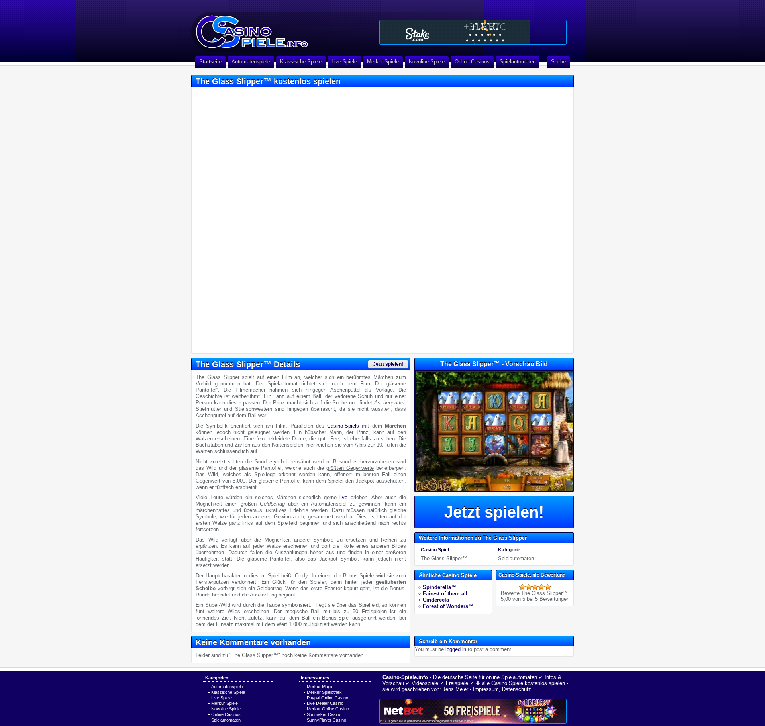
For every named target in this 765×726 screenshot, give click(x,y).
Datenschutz (516, 689)
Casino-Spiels (343, 426)
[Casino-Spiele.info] (283, 28)
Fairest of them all (445, 593)
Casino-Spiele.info (405, 677)
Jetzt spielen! (388, 364)
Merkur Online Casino (328, 708)
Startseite (210, 62)
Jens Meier (455, 689)
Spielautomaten (518, 62)
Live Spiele (344, 62)
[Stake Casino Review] (473, 32)
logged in (455, 649)
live (343, 497)
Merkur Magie (320, 686)
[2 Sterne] (529, 587)
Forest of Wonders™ (448, 606)
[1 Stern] (522, 587)
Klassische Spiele (301, 62)
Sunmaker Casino (324, 714)
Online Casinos (472, 62)
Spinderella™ (439, 587)
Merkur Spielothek (324, 692)
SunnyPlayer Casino (326, 720)
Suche (558, 62)
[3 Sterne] (535, 587)
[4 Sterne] (541, 587)
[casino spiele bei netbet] (473, 711)
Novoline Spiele (427, 62)
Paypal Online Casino (327, 697)
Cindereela (436, 600)
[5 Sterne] (548, 587)
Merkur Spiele (383, 62)
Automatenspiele (250, 62)
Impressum (486, 689)
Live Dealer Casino (325, 703)
